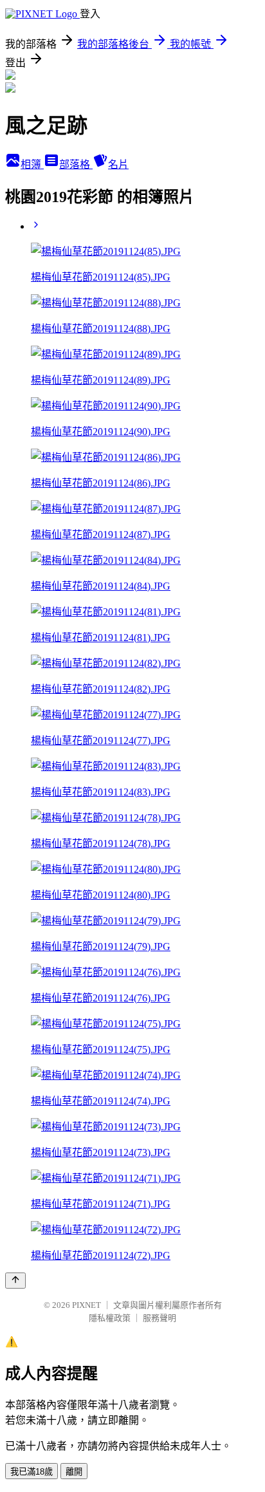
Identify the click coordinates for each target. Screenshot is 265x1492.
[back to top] (15, 1281)
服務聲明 (159, 1318)
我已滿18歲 (31, 1472)
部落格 (76, 164)
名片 (118, 164)
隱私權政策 (110, 1318)
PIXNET (86, 1305)
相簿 (32, 164)
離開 (74, 1472)
